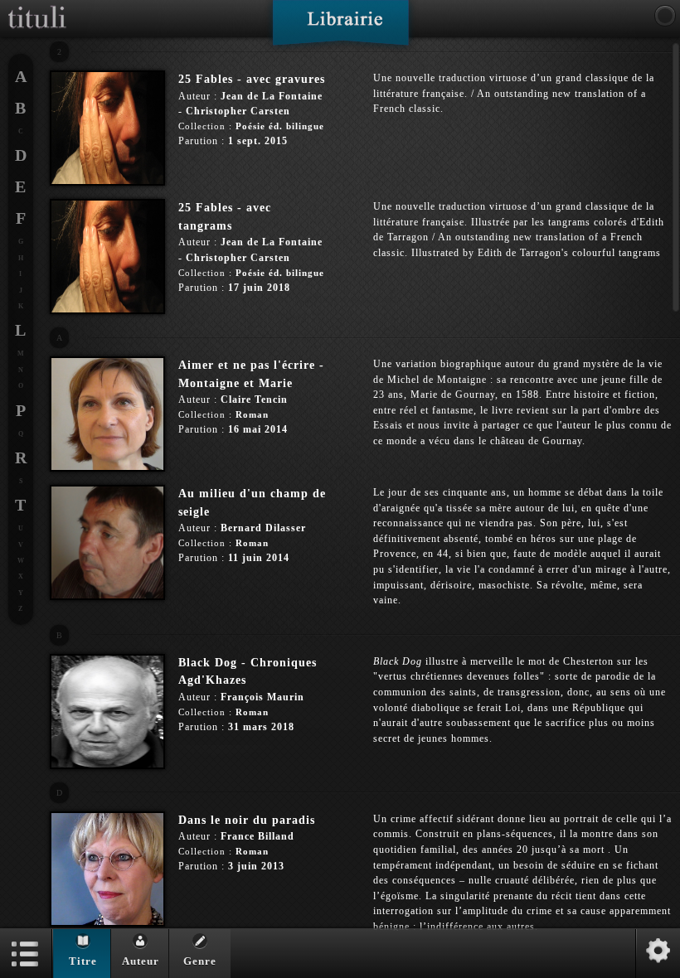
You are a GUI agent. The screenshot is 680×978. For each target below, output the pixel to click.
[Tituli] (37, 6)
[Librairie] (340, 28)
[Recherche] (665, 16)
